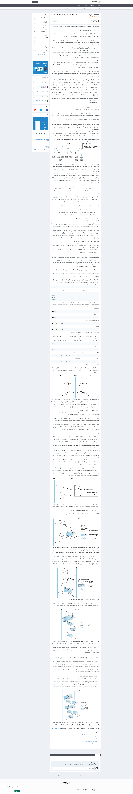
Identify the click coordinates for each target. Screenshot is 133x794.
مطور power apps (46, 146)
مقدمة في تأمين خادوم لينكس (92, 740)
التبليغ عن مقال (96, 747)
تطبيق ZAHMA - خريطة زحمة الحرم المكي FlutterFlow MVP (41, 149)
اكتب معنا (71, 775)
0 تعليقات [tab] (97, 755)
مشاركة (60, 21)
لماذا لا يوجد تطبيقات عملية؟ (42, 86)
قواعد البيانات (40, 23)
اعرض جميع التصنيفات (41, 54)
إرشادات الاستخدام (63, 775)
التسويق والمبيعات (83, 8)
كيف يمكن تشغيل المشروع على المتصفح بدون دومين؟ (41, 101)
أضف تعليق (91, 768)
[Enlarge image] (75, 386)
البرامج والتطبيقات (67, 8)
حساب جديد (35, 2)
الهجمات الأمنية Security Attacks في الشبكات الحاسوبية (84, 735)
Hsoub (57, 777)
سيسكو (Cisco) (40, 52)
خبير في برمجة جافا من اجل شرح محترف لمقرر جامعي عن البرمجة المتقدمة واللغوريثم (41, 135)
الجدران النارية (40, 46)
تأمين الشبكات (95, 736)
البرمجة (99, 8)
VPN (40, 47)
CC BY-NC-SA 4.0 (68, 777)
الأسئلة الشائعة (75, 775)
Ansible (40, 35)
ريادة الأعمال (94, 8)
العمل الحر (89, 8)
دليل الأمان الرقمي (87, 743)
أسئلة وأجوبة (86, 5)
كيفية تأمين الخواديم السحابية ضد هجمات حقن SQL (89, 741)
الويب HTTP (40, 21)
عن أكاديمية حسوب (80, 775)
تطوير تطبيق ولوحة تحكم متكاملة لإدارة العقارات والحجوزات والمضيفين (42, 139)
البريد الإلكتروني (40, 22)
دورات (79, 5)
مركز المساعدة (52, 775)
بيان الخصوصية (57, 775)
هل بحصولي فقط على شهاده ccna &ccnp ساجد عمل (41, 92)
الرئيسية (98, 5)
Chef (40, 33)
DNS (40, 24)
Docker (40, 29)
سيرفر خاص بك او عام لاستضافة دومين (41, 96)
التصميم (77, 8)
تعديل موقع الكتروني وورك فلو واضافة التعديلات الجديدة (41, 142)
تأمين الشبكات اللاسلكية (93, 738)
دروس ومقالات (92, 5)
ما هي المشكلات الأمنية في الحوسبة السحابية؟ (41, 80)
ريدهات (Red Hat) (40, 38)
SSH (40, 48)
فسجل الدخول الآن (75, 764)
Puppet (40, 34)
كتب (82, 5)
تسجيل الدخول (41, 2)
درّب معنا (67, 775)
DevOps (73, 8)
